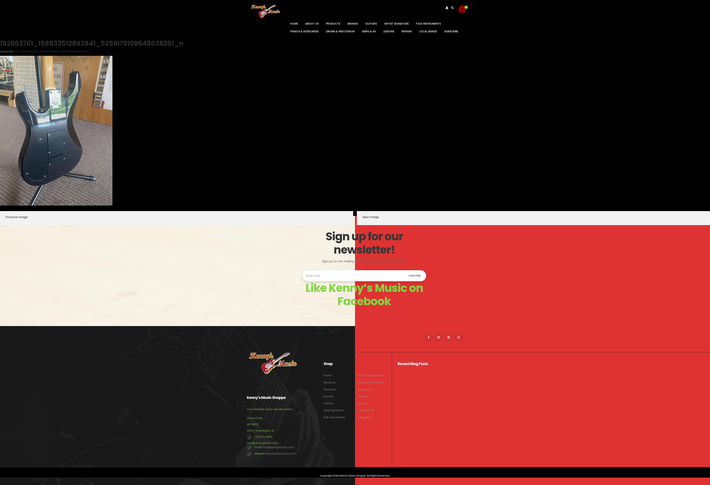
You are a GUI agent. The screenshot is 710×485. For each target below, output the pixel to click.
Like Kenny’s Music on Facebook (364, 294)
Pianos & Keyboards (304, 31)
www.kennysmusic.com (281, 453)
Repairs (407, 31)
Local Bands (428, 31)
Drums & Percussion (340, 31)
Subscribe (451, 31)
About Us (312, 24)
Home (294, 24)
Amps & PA (369, 31)
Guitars (371, 24)
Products (333, 24)
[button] (462, 9)
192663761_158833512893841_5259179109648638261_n (58, 51)
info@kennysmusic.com (262, 443)
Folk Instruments (428, 24)
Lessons (388, 31)
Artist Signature (396, 24)
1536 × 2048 (20, 51)
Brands (353, 24)
